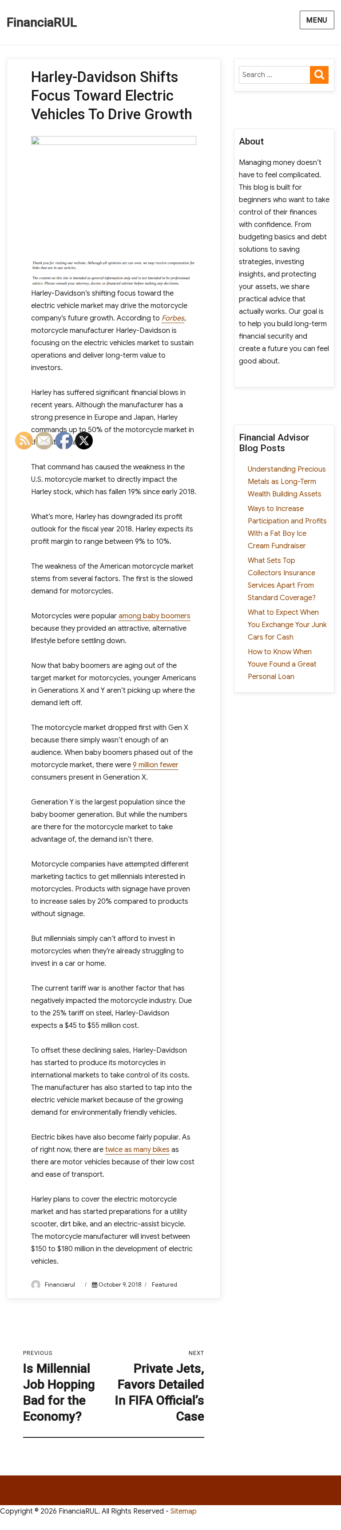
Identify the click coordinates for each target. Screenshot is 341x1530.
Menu (317, 20)
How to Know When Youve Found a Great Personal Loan (282, 664)
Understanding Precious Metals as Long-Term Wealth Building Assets (287, 482)
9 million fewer (155, 765)
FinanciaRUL (42, 22)
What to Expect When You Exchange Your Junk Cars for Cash (287, 625)
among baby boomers (154, 616)
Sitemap (183, 1511)
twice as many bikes (137, 1149)
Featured (164, 1284)
